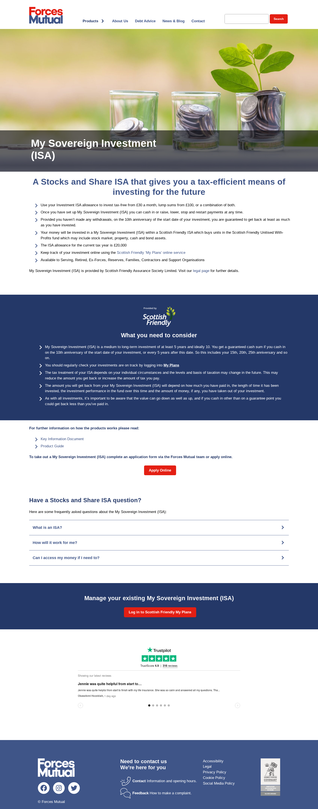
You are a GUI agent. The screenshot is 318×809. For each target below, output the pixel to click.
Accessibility (213, 761)
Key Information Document (62, 439)
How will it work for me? (55, 542)
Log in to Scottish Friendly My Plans (160, 612)
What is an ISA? (47, 527)
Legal (207, 766)
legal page (201, 271)
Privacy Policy (214, 772)
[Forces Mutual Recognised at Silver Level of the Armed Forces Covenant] (270, 778)
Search (279, 19)
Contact (198, 21)
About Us (120, 21)
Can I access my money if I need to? (66, 558)
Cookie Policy (214, 778)
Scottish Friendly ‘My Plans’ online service (151, 253)
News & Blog (173, 21)
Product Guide (52, 446)
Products (90, 21)
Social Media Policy (219, 783)
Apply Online (160, 470)
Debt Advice (145, 21)
